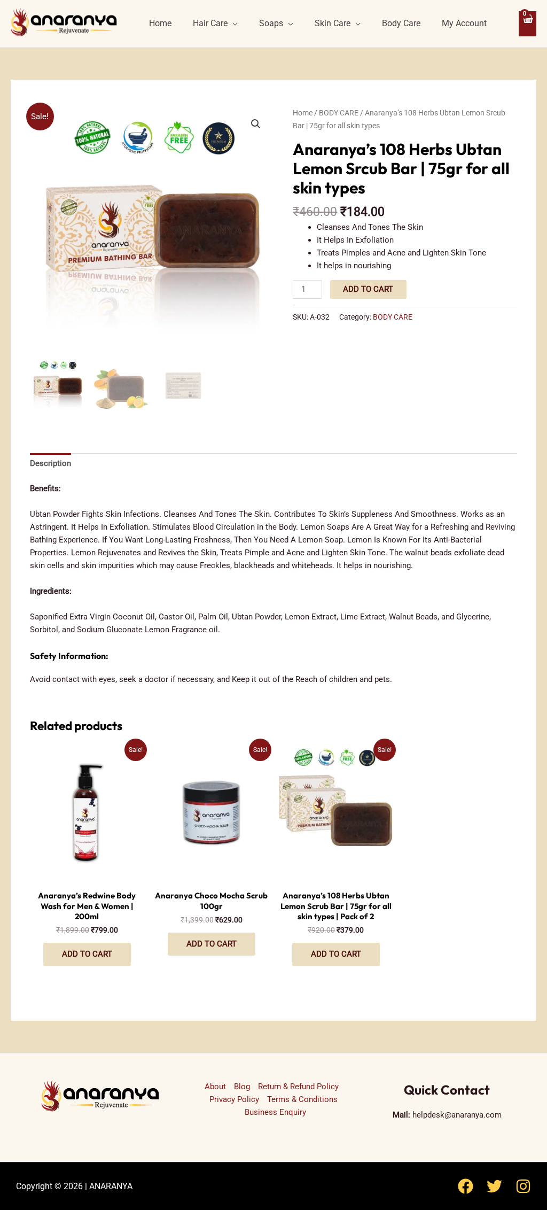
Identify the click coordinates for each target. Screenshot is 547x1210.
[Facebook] (465, 1186)
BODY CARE (338, 112)
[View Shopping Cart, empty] (527, 23)
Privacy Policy (234, 1099)
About (215, 1086)
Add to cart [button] (87, 954)
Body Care (401, 23)
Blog (242, 1086)
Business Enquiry (275, 1112)
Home (160, 23)
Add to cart (368, 289)
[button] (255, 124)
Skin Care (332, 23)
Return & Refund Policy (298, 1086)
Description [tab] (50, 463)
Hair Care (210, 23)
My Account (464, 23)
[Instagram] (523, 1186)
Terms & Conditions (302, 1099)
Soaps (271, 23)
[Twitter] (494, 1186)
